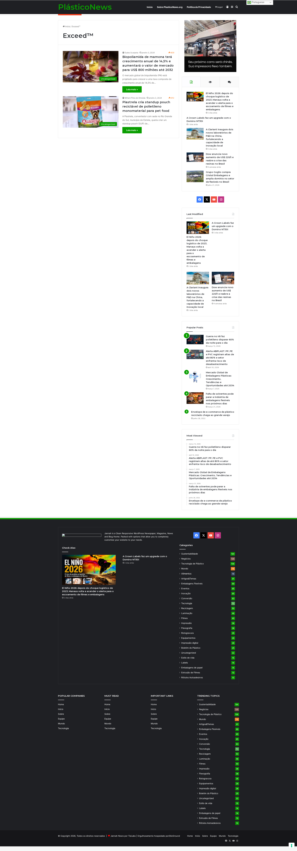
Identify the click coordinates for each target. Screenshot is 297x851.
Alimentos (186, 573)
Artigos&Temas (188, 578)
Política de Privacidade (199, 7)
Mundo (184, 568)
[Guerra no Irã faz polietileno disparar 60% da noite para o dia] (195, 339)
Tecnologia (186, 603)
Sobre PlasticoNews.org (170, 7)
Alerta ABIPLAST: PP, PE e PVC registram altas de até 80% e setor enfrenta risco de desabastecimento (220, 358)
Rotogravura (187, 633)
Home (61, 704)
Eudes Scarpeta (131, 52)
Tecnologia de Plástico (192, 563)
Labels (184, 662)
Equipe (61, 719)
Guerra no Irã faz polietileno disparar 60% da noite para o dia (220, 339)
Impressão (186, 623)
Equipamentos (188, 638)
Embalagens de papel (191, 667)
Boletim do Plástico (190, 648)
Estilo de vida (187, 657)
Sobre (61, 714)
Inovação (186, 593)
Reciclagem (187, 608)
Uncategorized (188, 653)
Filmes (184, 618)
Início (150, 7)
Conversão (186, 598)
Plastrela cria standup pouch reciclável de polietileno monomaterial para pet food (146, 106)
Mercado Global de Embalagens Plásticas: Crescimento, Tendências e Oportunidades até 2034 (220, 379)
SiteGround (174, 836)
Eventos (185, 588)
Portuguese (257, 2)
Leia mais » (132, 89)
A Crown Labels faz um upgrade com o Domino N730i (223, 226)
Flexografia (186, 628)
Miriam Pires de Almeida (135, 98)
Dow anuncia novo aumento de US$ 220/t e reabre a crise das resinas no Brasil (222, 294)
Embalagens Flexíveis (191, 583)
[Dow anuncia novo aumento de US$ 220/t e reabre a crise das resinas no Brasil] (195, 157)
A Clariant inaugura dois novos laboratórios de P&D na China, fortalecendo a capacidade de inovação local (197, 297)
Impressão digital (189, 643)
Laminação (186, 613)
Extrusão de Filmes (190, 672)
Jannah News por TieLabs (123, 836)
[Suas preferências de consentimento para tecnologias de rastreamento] (292, 846)
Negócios (186, 558)
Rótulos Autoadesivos (192, 677)
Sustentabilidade (189, 554)
